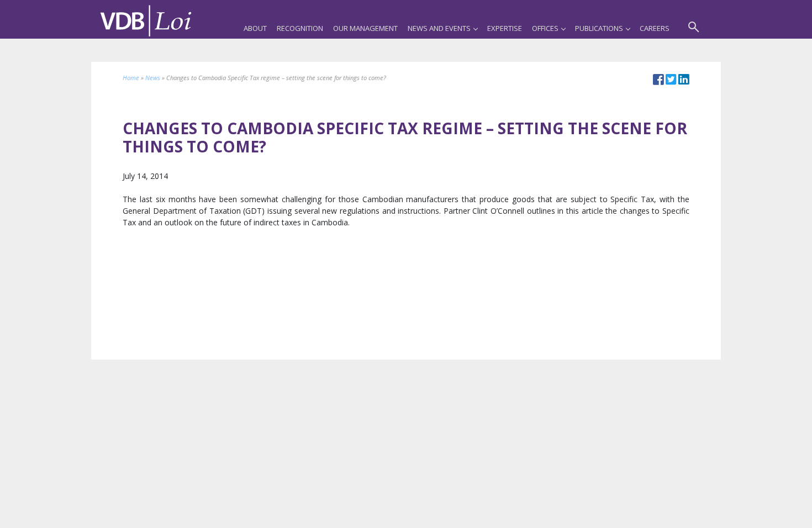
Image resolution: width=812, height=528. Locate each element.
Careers (654, 28)
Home (131, 77)
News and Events (439, 28)
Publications (599, 28)
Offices (545, 28)
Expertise (504, 28)
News (152, 77)
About (255, 28)
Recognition (300, 28)
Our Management (365, 28)
